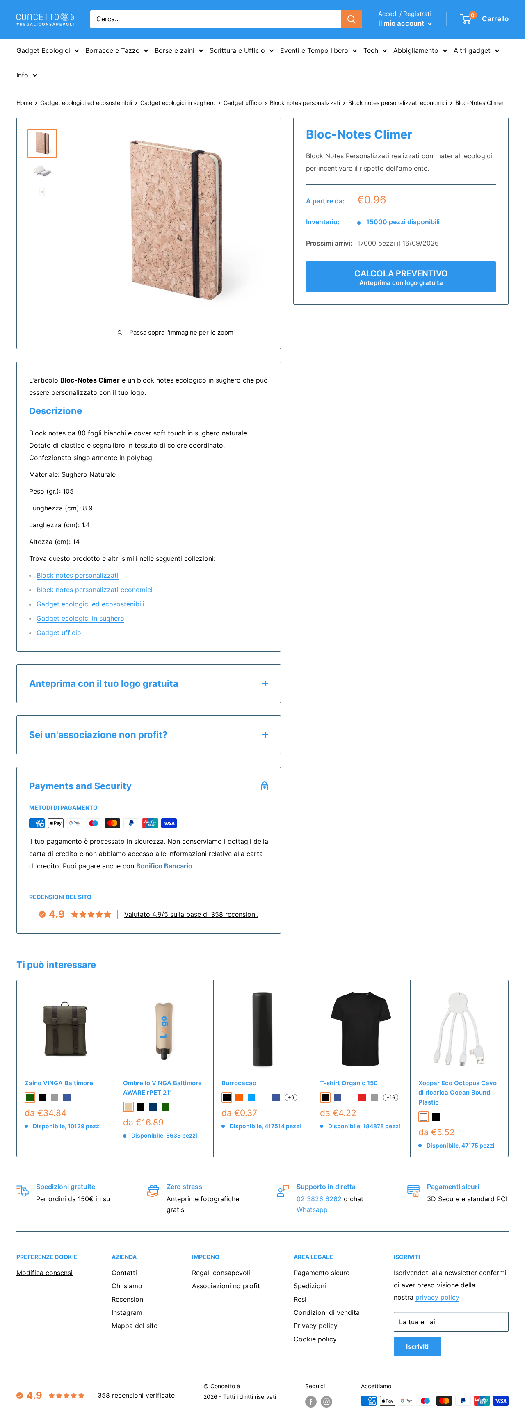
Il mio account (402, 23)
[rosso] (362, 1097)
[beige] (128, 1107)
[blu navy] (153, 1107)
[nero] (42, 1097)
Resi (300, 1299)
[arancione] (239, 1097)
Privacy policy (316, 1325)
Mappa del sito (135, 1325)
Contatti (124, 1273)
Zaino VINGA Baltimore (59, 1083)
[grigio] (54, 1097)
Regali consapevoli (221, 1273)
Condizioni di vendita (327, 1312)
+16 (390, 1097)
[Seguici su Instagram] (326, 1402)
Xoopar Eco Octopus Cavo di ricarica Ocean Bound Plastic (457, 1092)
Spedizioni (310, 1286)
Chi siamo (127, 1286)
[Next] (509, 1068)
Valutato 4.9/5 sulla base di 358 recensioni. (191, 914)
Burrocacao (238, 1083)
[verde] (30, 1097)
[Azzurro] (251, 1097)
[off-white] (350, 1097)
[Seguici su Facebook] (311, 1402)
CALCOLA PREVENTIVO (401, 278)
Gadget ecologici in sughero (177, 102)
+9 (291, 1097)
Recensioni (128, 1299)
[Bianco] (263, 1097)
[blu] (67, 1097)
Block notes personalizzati (305, 102)
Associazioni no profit (226, 1286)
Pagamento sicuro (322, 1273)
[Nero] (227, 1097)
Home (24, 102)
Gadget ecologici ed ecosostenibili (86, 102)
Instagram (127, 1312)
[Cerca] (351, 19)
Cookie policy (315, 1339)
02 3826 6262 (319, 1199)
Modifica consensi (44, 1273)
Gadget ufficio (243, 102)
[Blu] (276, 1097)
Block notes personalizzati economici (397, 102)
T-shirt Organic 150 (349, 1083)
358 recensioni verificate (136, 1395)
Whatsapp (312, 1209)
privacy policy (437, 1297)
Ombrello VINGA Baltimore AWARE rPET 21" (162, 1087)
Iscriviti (417, 1346)
